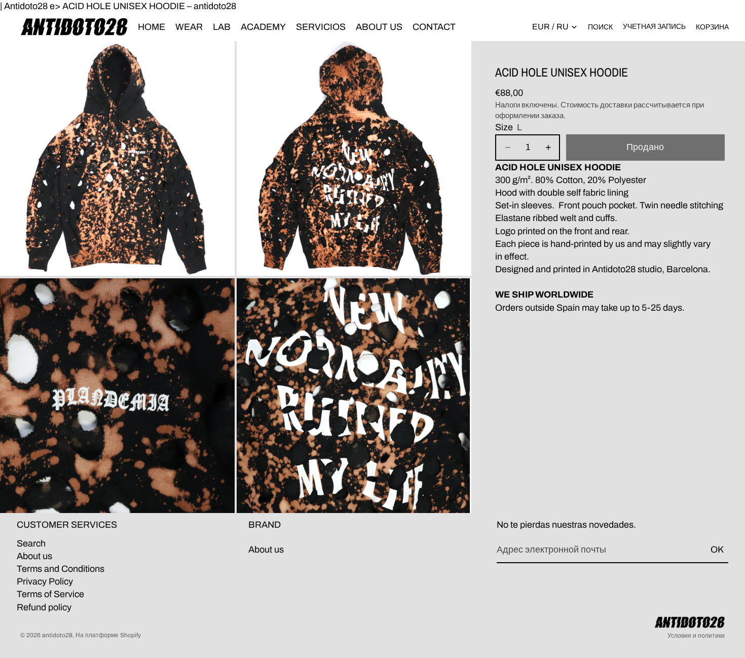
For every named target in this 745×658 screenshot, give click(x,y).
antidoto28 (57, 635)
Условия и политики (696, 635)
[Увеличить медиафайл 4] (354, 395)
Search (31, 543)
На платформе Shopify (108, 635)
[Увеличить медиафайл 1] (117, 158)
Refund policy (44, 607)
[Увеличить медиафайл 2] (354, 158)
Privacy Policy (45, 581)
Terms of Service (50, 595)
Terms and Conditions (60, 569)
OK (717, 549)
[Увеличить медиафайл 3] (117, 395)
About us (34, 556)
